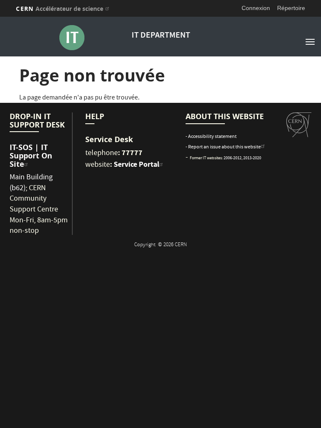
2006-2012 (233, 158)
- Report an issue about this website (223, 147)
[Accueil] (71, 37)
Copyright (145, 245)
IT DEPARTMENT (161, 35)
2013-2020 (252, 158)
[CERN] (298, 125)
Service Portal (136, 164)
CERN (59, 9)
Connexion (256, 8)
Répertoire (291, 8)
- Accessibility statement (211, 137)
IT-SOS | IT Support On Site (31, 155)
